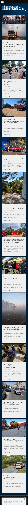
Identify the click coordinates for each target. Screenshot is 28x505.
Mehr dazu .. (6, 57)
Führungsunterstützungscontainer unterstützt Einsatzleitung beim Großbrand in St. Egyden (14, 240)
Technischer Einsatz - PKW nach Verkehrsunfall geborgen (14, 403)
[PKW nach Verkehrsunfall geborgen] (14, 399)
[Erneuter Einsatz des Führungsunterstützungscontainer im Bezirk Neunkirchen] (14, 116)
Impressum (8, 502)
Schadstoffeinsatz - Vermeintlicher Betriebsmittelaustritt (10, 365)
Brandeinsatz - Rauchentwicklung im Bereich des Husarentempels (13, 208)
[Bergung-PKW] (14, 154)
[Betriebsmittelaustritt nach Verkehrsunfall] (14, 472)
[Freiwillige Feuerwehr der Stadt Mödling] (14, 9)
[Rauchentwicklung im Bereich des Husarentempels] (14, 203)
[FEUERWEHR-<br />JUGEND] (14, 19)
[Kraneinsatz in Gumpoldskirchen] (14, 435)
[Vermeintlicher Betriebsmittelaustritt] (14, 360)
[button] (2, 2)
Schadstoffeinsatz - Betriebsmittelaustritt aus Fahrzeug (12, 82)
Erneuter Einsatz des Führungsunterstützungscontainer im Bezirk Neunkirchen (14, 121)
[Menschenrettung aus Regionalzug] (14, 273)
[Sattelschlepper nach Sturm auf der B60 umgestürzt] (14, 39)
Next (23, 20)
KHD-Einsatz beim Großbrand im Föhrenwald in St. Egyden (13, 328)
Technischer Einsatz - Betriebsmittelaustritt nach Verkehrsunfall (12, 477)
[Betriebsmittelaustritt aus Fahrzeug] (14, 77)
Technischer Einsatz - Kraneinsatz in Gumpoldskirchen (14, 440)
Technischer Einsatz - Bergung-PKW (13, 158)
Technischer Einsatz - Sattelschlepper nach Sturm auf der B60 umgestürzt (13, 44)
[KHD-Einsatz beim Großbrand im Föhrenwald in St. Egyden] (14, 324)
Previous (5, 20)
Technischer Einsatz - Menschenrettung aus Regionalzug (10, 278)
